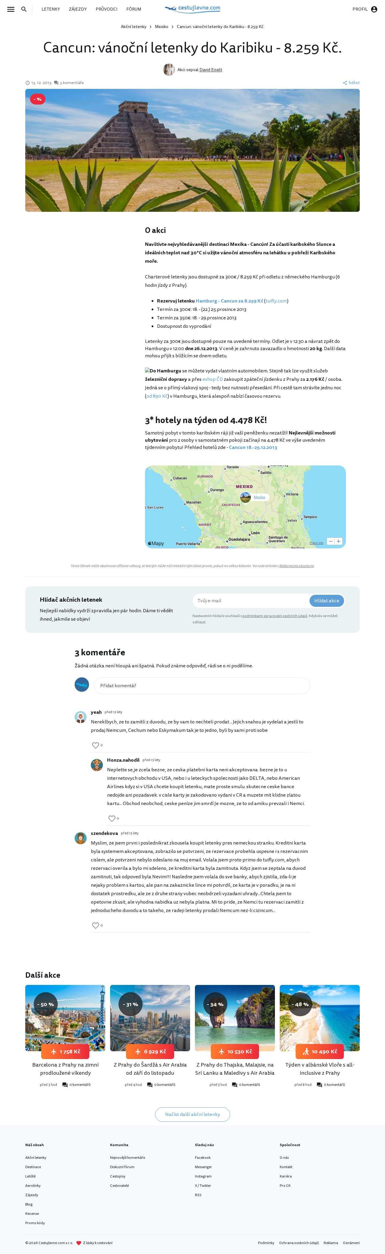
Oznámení (351, 1243)
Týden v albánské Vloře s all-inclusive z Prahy (319, 1069)
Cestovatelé (119, 1185)
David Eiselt (210, 70)
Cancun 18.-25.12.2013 (253, 447)
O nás (284, 1157)
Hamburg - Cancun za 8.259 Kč (229, 301)
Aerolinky (33, 1185)
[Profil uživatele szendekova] (81, 838)
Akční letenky (133, 27)
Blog (28, 1204)
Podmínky (266, 1243)
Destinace (33, 1167)
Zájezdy (31, 1195)
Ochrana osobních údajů (299, 1243)
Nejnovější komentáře (127, 1157)
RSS (198, 1195)
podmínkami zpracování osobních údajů (274, 616)
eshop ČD (212, 379)
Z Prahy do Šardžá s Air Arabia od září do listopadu (150, 1069)
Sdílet (354, 82)
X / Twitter (203, 1185)
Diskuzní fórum (122, 1167)
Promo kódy (35, 1223)
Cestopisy (117, 1176)
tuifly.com (276, 301)
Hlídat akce (326, 600)
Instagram (203, 1176)
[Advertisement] (85, 273)
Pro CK (285, 1185)
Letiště (30, 1176)
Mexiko (161, 27)
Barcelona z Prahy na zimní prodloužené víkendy (65, 1069)
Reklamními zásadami (296, 566)
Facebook (203, 1157)
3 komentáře (72, 82)
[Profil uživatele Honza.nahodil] (97, 765)
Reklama (331, 1243)
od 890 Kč (157, 396)
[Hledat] (25, 9)
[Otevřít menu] (12, 9)
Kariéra (286, 1176)
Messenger (203, 1167)
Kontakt (286, 1167)
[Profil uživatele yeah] (81, 717)
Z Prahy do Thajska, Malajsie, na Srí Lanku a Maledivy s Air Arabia (235, 1069)
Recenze (32, 1213)
